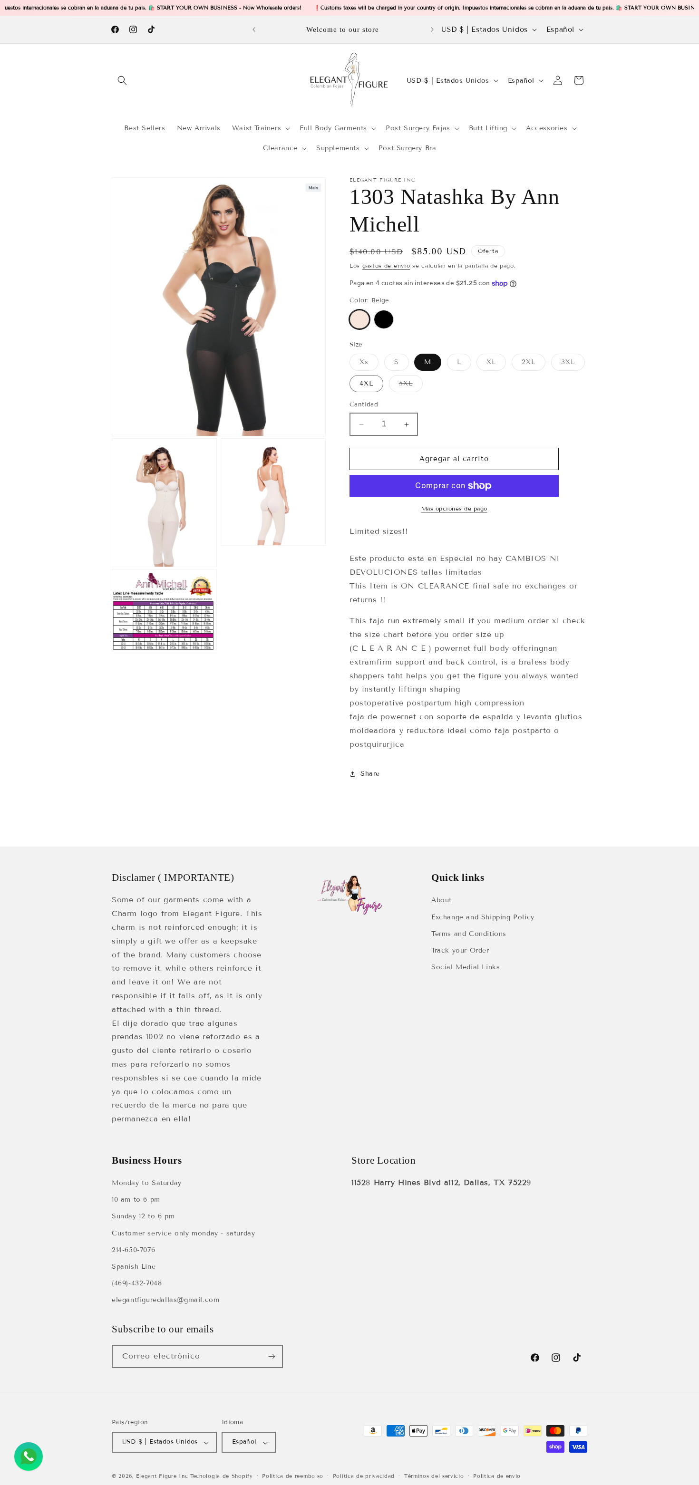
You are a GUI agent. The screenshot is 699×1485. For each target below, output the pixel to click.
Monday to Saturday (147, 1183)
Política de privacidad (364, 1476)
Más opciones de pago (454, 508)
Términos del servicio (434, 1476)
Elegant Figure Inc (162, 1476)
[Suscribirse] (271, 1356)
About (441, 900)
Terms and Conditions (468, 933)
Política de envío (497, 1476)
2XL (533, 364)
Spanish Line (133, 1267)
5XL (411, 386)
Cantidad (364, 405)
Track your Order (460, 950)
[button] (122, 80)
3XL (573, 364)
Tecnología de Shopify (221, 1476)
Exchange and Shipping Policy (482, 917)
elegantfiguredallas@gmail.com (165, 1300)
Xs (369, 364)
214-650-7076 (133, 1250)
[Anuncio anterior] (253, 29)
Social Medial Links (465, 967)
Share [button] (370, 774)
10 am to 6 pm (136, 1200)
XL (496, 364)
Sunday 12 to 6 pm (143, 1217)
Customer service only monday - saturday (183, 1233)
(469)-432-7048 (137, 1284)
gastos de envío (386, 265)
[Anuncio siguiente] (432, 29)
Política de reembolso (292, 1476)
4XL (366, 384)
